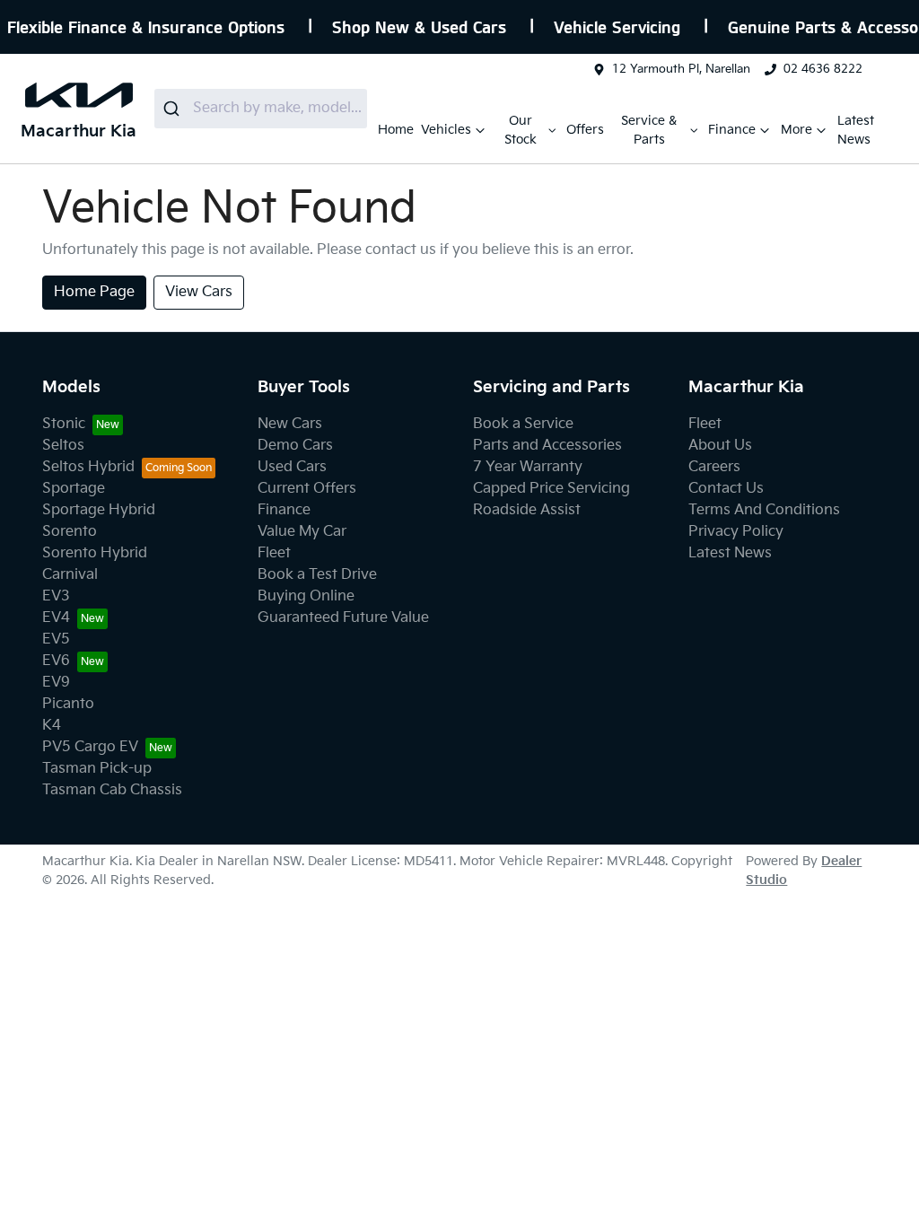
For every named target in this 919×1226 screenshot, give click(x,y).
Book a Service (523, 424)
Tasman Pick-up (97, 768)
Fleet (274, 553)
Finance (732, 129)
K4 (51, 725)
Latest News (855, 130)
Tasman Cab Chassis (112, 790)
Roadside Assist (527, 510)
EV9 (56, 682)
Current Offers (307, 488)
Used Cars (292, 467)
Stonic (63, 424)
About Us (720, 445)
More (796, 129)
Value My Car (302, 531)
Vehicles (446, 129)
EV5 (56, 639)
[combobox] (260, 108)
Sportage (73, 488)
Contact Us (726, 488)
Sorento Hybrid (94, 553)
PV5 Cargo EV (90, 747)
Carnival (70, 574)
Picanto (68, 704)
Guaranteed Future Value (343, 617)
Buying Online (306, 596)
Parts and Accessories (547, 445)
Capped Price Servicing (551, 488)
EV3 (56, 596)
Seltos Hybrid (88, 467)
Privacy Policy (735, 531)
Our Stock (520, 130)
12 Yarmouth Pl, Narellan (681, 69)
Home (396, 129)
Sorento (69, 531)
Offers (585, 129)
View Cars (198, 292)
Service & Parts (649, 130)
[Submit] (173, 108)
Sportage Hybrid (98, 510)
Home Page (94, 292)
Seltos (63, 445)
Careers (714, 467)
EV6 (56, 661)
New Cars (290, 424)
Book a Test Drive (317, 574)
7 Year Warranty (527, 467)
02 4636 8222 (822, 69)
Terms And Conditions (764, 510)
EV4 (56, 617)
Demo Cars (295, 445)
